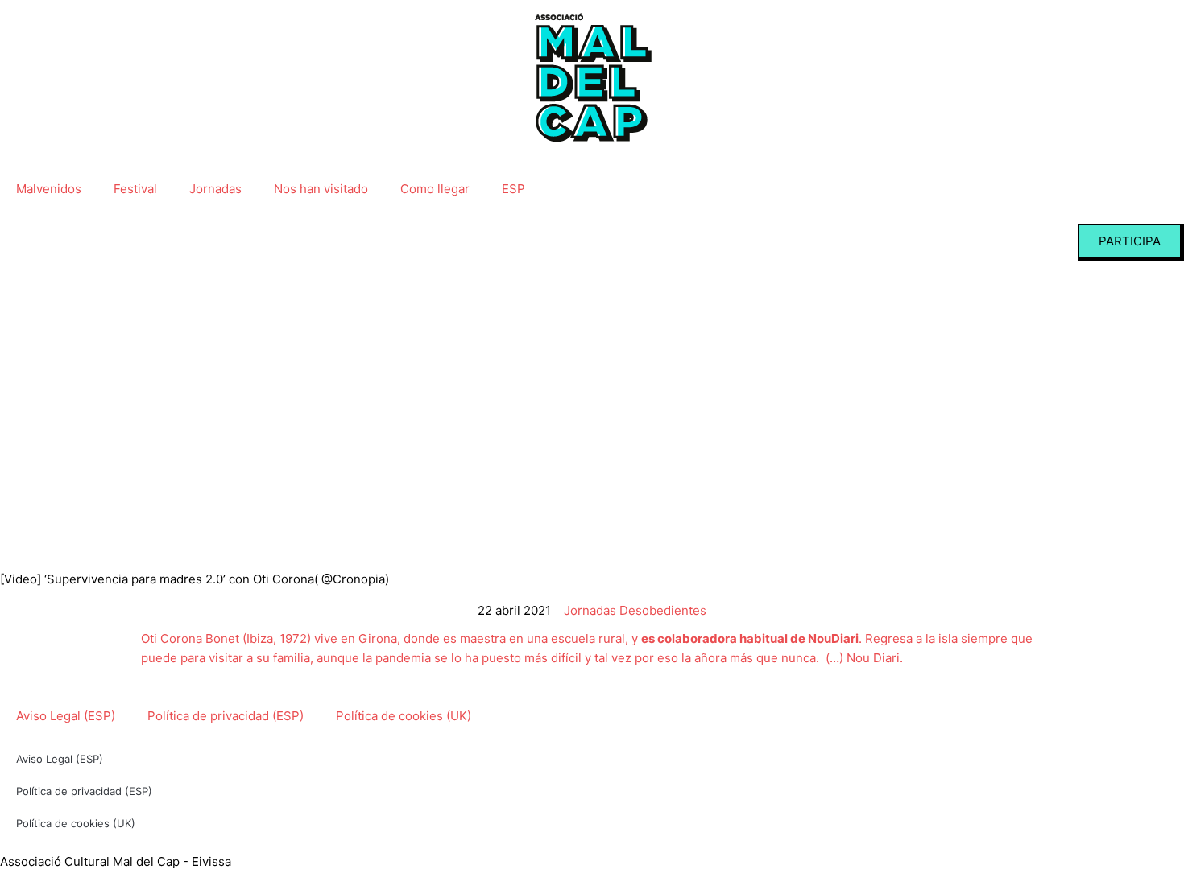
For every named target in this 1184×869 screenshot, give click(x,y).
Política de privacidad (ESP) (225, 715)
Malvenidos (48, 188)
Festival (135, 188)
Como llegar (435, 188)
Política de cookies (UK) (403, 715)
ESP (513, 188)
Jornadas (215, 188)
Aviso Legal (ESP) (65, 715)
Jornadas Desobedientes (635, 610)
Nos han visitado (321, 188)
